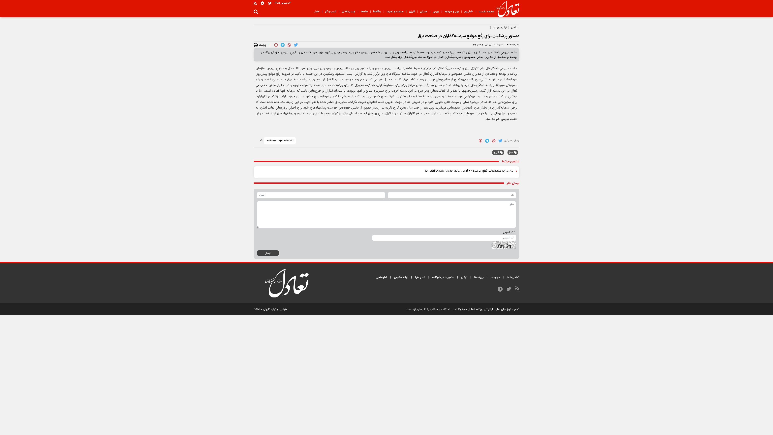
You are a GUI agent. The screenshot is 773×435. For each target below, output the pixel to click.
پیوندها (479, 277)
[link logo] (506, 9)
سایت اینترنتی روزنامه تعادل (484, 309)
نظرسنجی (381, 277)
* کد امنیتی (509, 232)
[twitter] (296, 45)
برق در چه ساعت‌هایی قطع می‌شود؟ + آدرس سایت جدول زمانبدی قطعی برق (469, 171)
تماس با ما (513, 277)
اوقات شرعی (401, 277)
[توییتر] (270, 3)
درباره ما (495, 277)
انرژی (496, 152)
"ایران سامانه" (262, 309)
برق (511, 152)
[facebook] (276, 45)
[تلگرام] (262, 3)
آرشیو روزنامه (500, 28)
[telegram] (283, 45)
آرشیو (464, 277)
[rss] (255, 3)
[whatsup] (289, 45)
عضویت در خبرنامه (443, 277)
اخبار (513, 28)
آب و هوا (420, 277)
